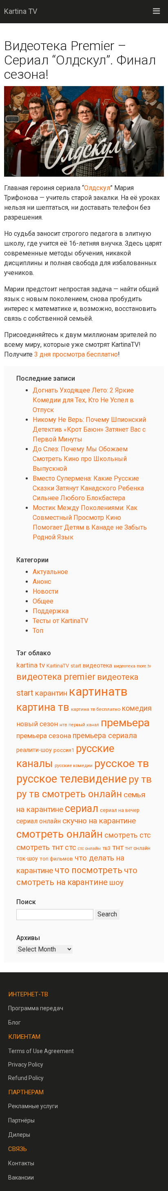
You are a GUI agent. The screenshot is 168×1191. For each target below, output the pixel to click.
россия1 (63, 750)
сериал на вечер (119, 810)
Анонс (42, 582)
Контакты (21, 1163)
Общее (43, 601)
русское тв (121, 763)
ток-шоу (27, 858)
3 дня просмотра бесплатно (76, 354)
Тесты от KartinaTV (60, 621)
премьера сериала (105, 735)
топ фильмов (56, 859)
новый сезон (37, 724)
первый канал (84, 724)
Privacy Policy (25, 1064)
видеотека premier (55, 677)
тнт (118, 847)
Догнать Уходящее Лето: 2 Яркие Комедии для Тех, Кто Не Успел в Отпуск (83, 400)
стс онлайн (89, 848)
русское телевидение (71, 778)
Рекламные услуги (33, 1106)
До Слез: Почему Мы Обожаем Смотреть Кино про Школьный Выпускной (80, 458)
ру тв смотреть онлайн (69, 794)
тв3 (106, 848)
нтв (63, 724)
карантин (51, 693)
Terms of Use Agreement (41, 1051)
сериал (81, 808)
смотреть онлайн (59, 834)
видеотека (97, 665)
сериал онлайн (38, 821)
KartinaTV (57, 666)
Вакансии (21, 1177)
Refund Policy (26, 1078)
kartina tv (30, 665)
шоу (116, 882)
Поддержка (51, 611)
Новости (45, 591)
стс (70, 847)
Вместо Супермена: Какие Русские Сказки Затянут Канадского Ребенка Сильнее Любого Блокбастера (88, 488)
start (76, 666)
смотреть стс (127, 835)
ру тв (140, 779)
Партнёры (21, 1120)
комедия (137, 708)
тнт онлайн (137, 848)
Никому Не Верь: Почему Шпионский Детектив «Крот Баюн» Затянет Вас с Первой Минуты (89, 429)
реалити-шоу (34, 750)
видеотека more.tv (132, 666)
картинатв (98, 692)
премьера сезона (43, 736)
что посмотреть (88, 870)
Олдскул (97, 188)
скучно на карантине (99, 820)
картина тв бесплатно (95, 709)
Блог (14, 1022)
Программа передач (35, 1008)
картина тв (42, 707)
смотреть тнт (39, 847)
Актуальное (50, 572)
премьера (125, 722)
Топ (38, 630)
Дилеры (19, 1134)
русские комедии (74, 765)
